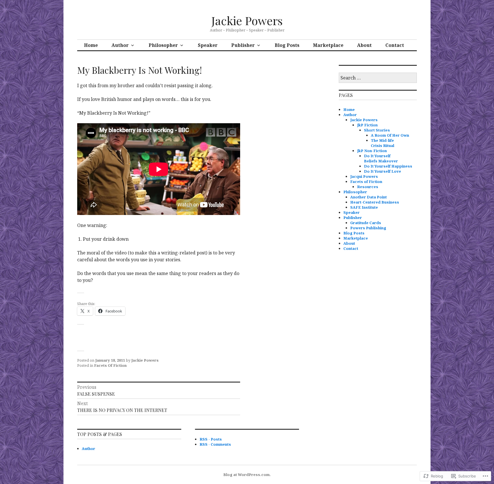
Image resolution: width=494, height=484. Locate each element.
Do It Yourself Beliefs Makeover (381, 158)
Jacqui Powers (364, 176)
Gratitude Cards (365, 222)
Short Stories (377, 130)
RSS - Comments (215, 444)
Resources (367, 186)
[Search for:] (378, 78)
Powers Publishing (368, 227)
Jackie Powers (247, 20)
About (364, 45)
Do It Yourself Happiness (388, 166)
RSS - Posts (211, 439)
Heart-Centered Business (374, 202)
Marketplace (328, 45)
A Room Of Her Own (390, 135)
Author (120, 45)
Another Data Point (368, 197)
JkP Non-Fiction (372, 150)
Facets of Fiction (366, 181)
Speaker (208, 45)
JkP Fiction (367, 125)
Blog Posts (287, 45)
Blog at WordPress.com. (247, 474)
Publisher (243, 45)
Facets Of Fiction (110, 365)
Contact (394, 45)
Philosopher (163, 45)
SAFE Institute (364, 207)
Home (91, 45)
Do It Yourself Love (382, 171)
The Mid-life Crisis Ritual (382, 143)
